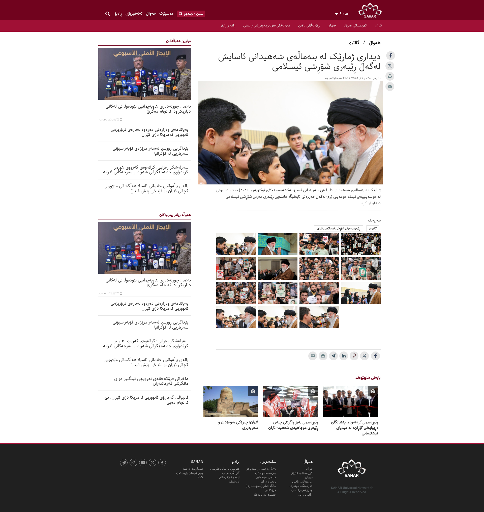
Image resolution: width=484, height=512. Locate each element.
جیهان (332, 25)
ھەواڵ (375, 43)
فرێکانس (270, 490)
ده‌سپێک (166, 13)
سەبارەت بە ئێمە (193, 468)
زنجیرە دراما (268, 481)
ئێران (378, 25)
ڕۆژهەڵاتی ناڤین (309, 25)
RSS (200, 477)
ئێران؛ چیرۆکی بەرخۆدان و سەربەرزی (238, 425)
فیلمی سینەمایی (266, 477)
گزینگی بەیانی (230, 473)
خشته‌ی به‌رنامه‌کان (264, 494)
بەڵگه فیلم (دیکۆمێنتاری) (261, 486)
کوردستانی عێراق (355, 25)
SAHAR (372, 11)
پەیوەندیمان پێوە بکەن (189, 473)
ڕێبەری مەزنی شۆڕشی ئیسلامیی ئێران (338, 228)
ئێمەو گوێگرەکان (229, 477)
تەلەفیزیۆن (134, 13)
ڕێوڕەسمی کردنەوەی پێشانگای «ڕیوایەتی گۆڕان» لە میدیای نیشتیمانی (354, 428)
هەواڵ (151, 13)
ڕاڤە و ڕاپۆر (228, 25)
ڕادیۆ (118, 13)
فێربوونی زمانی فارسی (224, 468)
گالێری (353, 43)
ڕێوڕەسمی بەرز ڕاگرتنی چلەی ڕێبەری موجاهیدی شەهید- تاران (293, 425)
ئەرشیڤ (234, 481)
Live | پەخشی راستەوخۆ (261, 468)
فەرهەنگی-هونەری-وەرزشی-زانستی (266, 25)
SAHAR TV (351, 470)
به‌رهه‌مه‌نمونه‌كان (265, 473)
